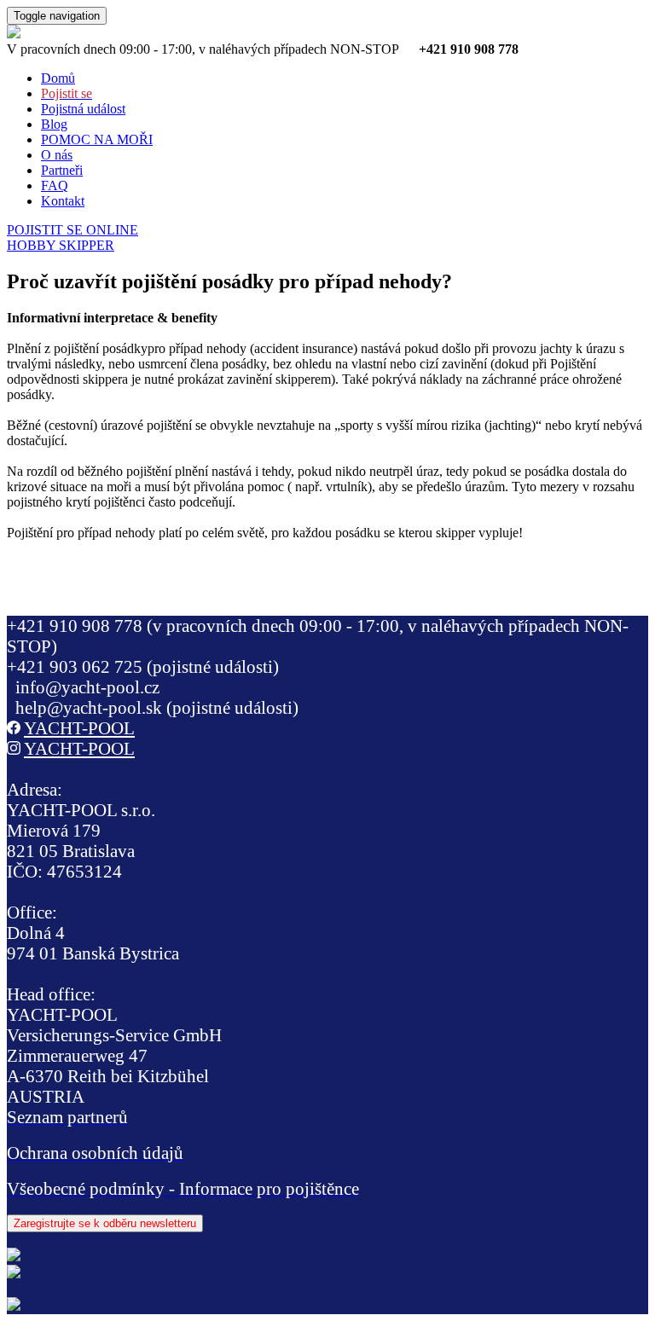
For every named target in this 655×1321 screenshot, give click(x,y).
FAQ (54, 185)
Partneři (62, 170)
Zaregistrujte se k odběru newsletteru (105, 1223)
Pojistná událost (83, 108)
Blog (54, 124)
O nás (56, 155)
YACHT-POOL (79, 728)
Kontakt (62, 201)
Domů (58, 78)
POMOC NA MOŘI (97, 139)
